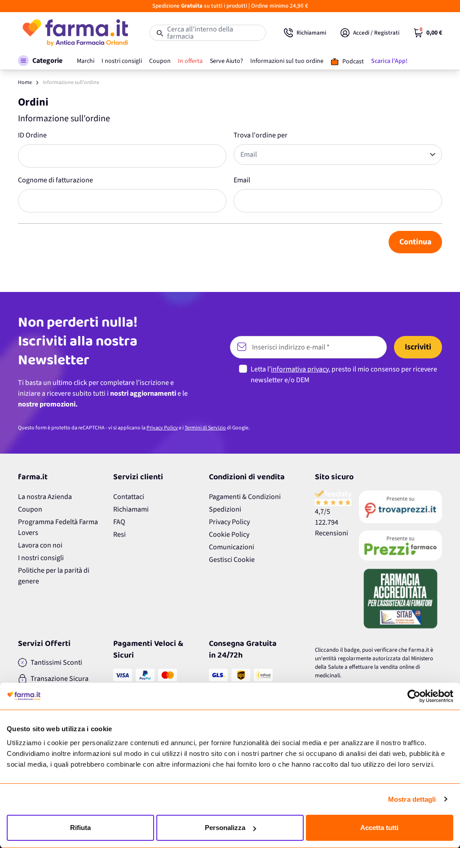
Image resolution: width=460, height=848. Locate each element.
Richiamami (131, 509)
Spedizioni (225, 509)
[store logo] (75, 32)
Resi (119, 534)
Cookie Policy (229, 534)
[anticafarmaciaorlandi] (400, 507)
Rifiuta (80, 827)
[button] (40, 60)
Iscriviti (418, 347)
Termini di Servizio (205, 428)
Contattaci (128, 497)
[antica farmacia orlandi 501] (400, 545)
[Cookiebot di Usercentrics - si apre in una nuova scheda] (414, 696)
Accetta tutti (379, 827)
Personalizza (225, 827)
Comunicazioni (231, 547)
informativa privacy (299, 369)
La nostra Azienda (45, 497)
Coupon (30, 509)
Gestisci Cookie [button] (232, 560)
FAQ (119, 522)
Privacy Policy (162, 428)
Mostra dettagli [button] (412, 799)
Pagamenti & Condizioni (245, 497)
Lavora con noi (40, 545)
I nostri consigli (41, 558)
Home (25, 82)
